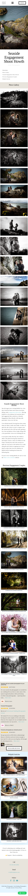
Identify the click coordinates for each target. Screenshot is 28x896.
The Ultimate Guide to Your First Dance (14, 775)
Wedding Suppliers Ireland (14, 841)
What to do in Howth (9, 457)
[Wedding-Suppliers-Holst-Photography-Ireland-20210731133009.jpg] (14, 823)
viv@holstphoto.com (14, 872)
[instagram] (14, 880)
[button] (22, 893)
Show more (8, 697)
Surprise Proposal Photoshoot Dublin (14, 527)
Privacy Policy (18, 887)
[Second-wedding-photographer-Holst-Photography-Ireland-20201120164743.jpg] (14, 779)
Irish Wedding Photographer (20, 886)
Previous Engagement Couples (10, 76)
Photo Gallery (6, 72)
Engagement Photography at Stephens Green (14, 632)
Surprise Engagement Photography (14, 486)
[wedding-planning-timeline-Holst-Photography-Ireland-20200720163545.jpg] (14, 801)
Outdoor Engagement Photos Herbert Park (14, 548)
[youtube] (17, 880)
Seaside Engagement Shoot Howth (11, 74)
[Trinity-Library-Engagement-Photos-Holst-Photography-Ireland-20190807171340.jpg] (14, 489)
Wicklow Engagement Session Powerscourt (14, 611)
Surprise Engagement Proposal (14, 590)
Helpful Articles (6, 79)
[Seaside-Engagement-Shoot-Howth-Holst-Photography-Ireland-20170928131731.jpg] (14, 552)
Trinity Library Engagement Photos (14, 506)
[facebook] (11, 880)
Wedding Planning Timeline (14, 819)
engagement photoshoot (15, 412)
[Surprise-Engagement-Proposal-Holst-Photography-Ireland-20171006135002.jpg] (14, 572)
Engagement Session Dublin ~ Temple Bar (14, 653)
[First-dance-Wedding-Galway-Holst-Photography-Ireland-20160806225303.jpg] (14, 757)
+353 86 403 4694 (14, 864)
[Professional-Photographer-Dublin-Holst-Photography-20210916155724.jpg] (14, 593)
